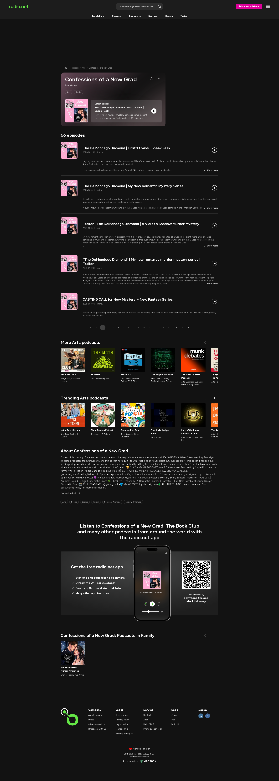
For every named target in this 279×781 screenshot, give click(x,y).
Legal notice (122, 724)
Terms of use (122, 715)
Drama (85, 502)
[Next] (214, 341)
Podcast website (69, 493)
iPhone (174, 715)
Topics (184, 16)
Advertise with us (96, 724)
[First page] (90, 327)
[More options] (160, 79)
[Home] (66, 68)
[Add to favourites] (151, 78)
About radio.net (96, 715)
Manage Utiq (122, 729)
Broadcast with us (97, 729)
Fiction (96, 502)
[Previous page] (96, 327)
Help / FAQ (148, 724)
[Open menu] (268, 6)
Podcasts (116, 16)
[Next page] (182, 327)
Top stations (98, 16)
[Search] (159, 6)
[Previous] (205, 341)
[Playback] (153, 111)
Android (175, 724)
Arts (68, 92)
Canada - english (141, 749)
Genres (169, 16)
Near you (153, 16)
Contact (147, 715)
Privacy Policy (122, 720)
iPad (173, 720)
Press (91, 720)
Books (78, 92)
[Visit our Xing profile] (207, 716)
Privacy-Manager (124, 734)
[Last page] (188, 327)
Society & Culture (133, 502)
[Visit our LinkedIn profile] (201, 716)
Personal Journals (112, 502)
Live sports (135, 16)
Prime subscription (152, 729)
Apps (145, 720)
